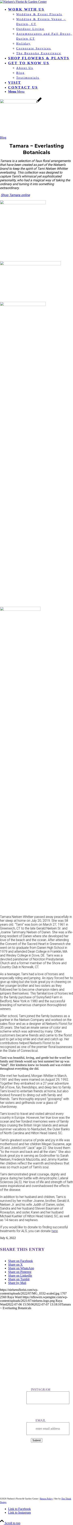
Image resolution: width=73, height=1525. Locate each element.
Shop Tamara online (15, 195)
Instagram (40, 1389)
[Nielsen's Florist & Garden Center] (23, 1)
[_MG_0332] (21, 102)
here (55, 1231)
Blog (3, 137)
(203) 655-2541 (36, 1451)
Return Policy (46, 1498)
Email (40, 1420)
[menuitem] (40, 31)
